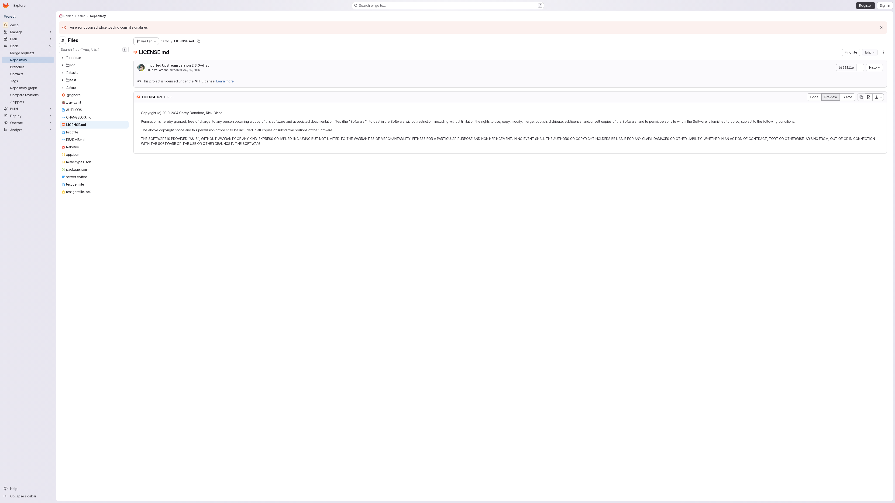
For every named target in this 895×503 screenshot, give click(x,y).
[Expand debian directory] (62, 58)
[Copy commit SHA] (860, 67)
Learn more (225, 81)
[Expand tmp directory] (62, 87)
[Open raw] (868, 97)
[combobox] (94, 49)
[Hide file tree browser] (62, 40)
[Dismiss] (881, 27)
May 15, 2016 (191, 70)
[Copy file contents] (861, 97)
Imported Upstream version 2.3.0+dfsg (178, 65)
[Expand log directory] (62, 65)
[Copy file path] (198, 41)
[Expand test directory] (62, 80)
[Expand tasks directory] (62, 72)
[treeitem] (94, 57)
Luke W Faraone (158, 70)
